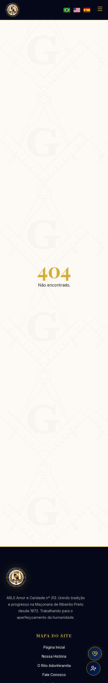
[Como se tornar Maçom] (93, 668)
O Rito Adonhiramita (54, 665)
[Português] (66, 10)
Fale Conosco (54, 674)
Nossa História (54, 656)
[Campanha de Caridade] (95, 653)
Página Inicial (54, 647)
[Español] (86, 10)
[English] (76, 10)
